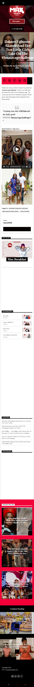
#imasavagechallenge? (21, 117)
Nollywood (24, 211)
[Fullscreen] (30, 167)
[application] (17, 149)
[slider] (15, 166)
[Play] (4, 167)
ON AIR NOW (17, 29)
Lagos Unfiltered (8, 322)
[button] (17, 149)
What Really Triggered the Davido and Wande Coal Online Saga (16, 442)
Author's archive (17, 229)
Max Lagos (16, 21)
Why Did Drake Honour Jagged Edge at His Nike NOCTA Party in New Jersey (17, 552)
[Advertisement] (17, 288)
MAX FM (5, 532)
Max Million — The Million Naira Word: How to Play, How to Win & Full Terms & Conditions (16, 432)
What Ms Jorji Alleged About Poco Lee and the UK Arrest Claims (16, 422)
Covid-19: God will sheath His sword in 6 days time (17, 620)
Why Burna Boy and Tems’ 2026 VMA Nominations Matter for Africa (14, 427)
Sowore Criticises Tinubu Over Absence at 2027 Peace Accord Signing (16, 437)
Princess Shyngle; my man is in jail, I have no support (17, 645)
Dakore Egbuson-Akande (18, 208)
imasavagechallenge (10, 211)
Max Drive (6, 328)
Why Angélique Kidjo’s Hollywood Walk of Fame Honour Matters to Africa (17, 520)
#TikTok (22, 111)
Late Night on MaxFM (10, 335)
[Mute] (27, 167)
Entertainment (17, 38)
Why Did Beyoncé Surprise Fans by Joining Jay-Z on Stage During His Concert (17, 584)
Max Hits (5, 316)
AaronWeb (17, 66)
